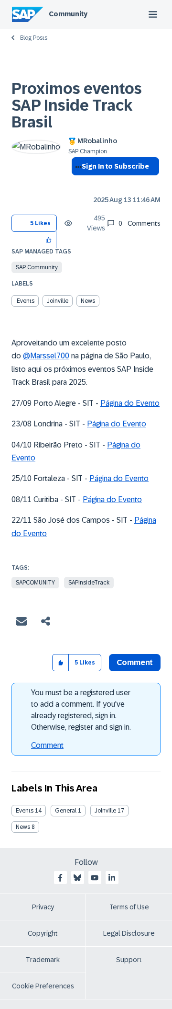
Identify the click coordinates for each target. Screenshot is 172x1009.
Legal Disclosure (129, 933)
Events (25, 301)
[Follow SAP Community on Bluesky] (77, 878)
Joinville (57, 301)
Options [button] (77, 183)
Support (129, 959)
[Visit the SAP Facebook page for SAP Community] (60, 878)
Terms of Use (129, 907)
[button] (49, 239)
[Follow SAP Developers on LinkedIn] (112, 878)
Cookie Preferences (43, 986)
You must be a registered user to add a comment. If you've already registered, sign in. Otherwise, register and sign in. (81, 709)
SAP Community (37, 267)
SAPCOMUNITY (35, 582)
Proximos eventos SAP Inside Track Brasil (76, 105)
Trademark (43, 959)
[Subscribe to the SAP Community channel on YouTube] (94, 878)
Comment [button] (135, 662)
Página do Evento (130, 403)
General (65, 810)
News (88, 301)
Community (68, 14)
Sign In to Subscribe (115, 166)
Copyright (43, 933)
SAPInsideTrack (88, 582)
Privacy (43, 907)
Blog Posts (33, 37)
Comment (47, 745)
